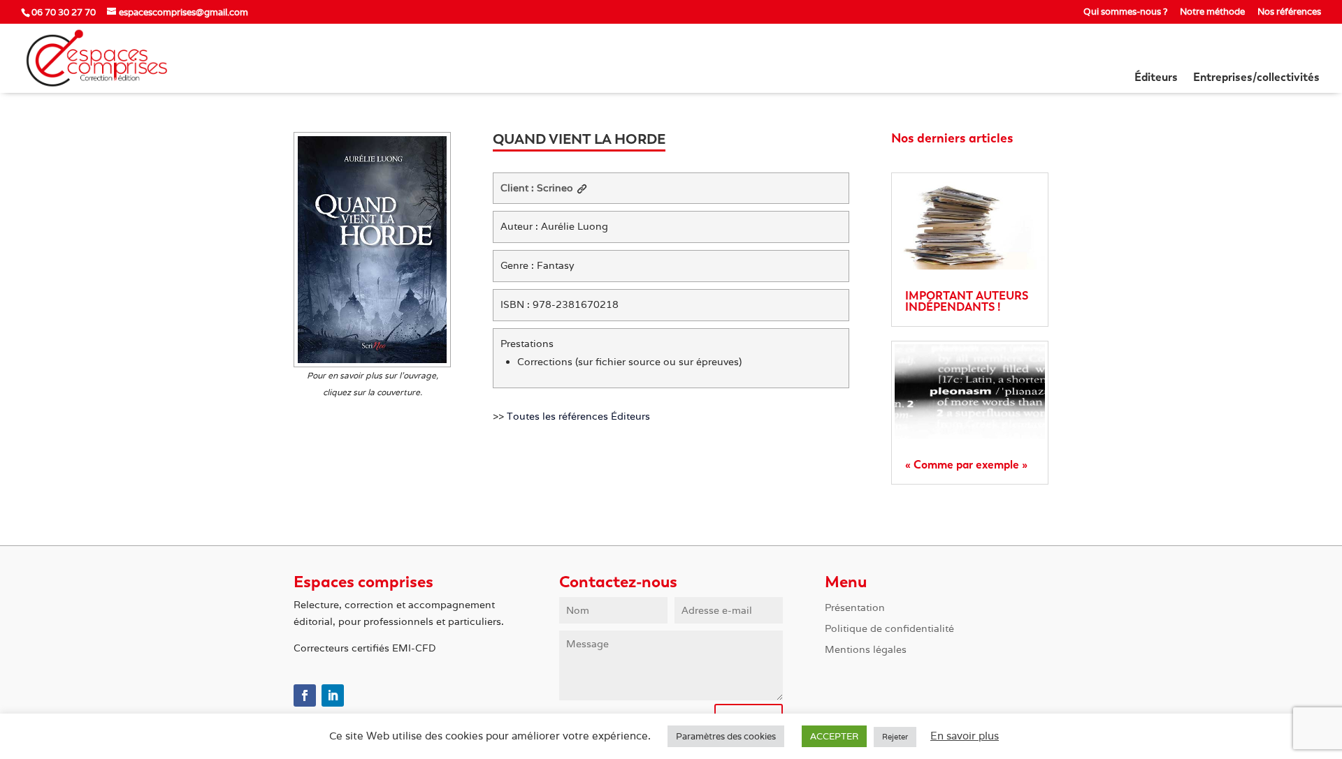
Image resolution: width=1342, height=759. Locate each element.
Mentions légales (866, 650)
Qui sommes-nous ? (1125, 12)
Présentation (855, 608)
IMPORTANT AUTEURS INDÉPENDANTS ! (966, 301)
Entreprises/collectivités (1256, 78)
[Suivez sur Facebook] (305, 695)
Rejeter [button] (895, 737)
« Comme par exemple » (966, 464)
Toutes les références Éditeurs (578, 416)
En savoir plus (964, 735)
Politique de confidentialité (889, 629)
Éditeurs (1156, 78)
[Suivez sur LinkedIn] (333, 695)
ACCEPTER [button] (834, 736)
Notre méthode (1212, 12)
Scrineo (555, 188)
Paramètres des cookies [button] (726, 736)
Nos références (1289, 12)
